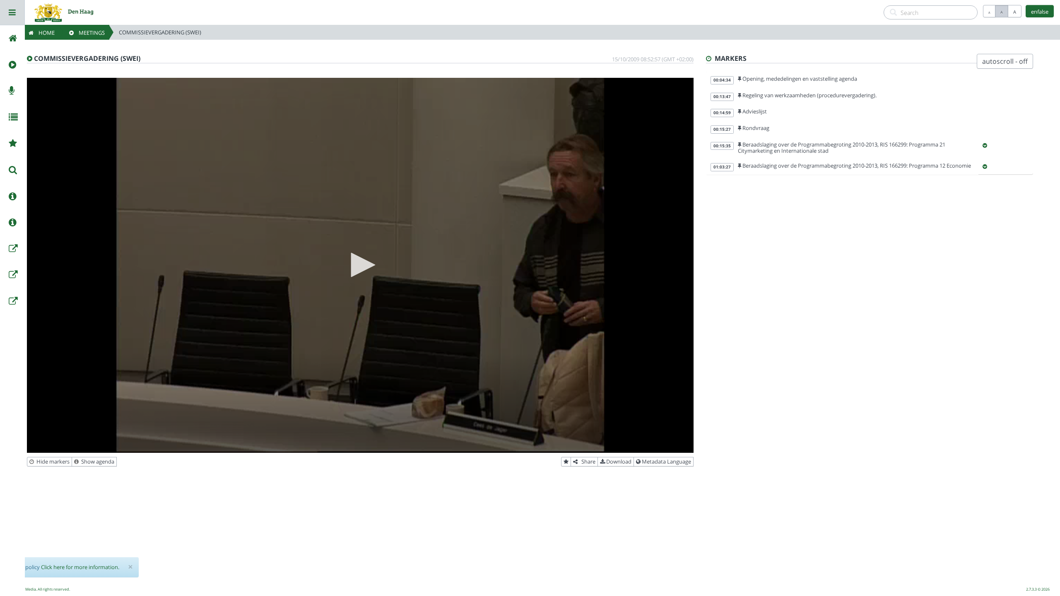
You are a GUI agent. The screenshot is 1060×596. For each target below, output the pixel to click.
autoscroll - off (1005, 61)
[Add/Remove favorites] (566, 462)
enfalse (1039, 11)
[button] (360, 265)
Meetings (89, 32)
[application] (360, 265)
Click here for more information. (80, 567)
